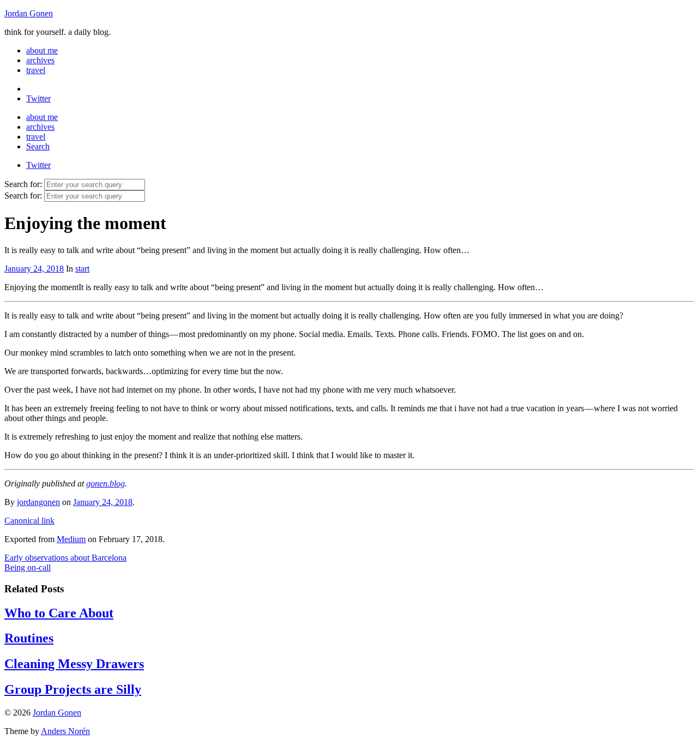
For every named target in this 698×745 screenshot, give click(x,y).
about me (42, 50)
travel (35, 70)
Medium (71, 539)
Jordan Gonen (28, 13)
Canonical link (29, 520)
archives (40, 60)
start (82, 268)
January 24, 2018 (34, 268)
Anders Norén (65, 731)
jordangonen (38, 502)
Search (38, 146)
